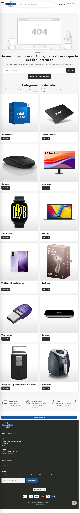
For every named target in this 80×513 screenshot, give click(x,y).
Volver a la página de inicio (39, 77)
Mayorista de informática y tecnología (39, 502)
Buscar (70, 70)
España (38, 489)
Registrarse (32, 480)
